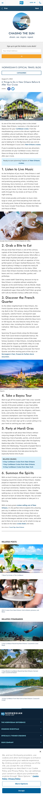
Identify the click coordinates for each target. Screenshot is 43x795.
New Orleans (20, 527)
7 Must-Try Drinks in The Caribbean (12, 575)
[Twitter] (13, 88)
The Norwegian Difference (13, 722)
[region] (21, 772)
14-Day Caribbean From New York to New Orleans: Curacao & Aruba (20, 699)
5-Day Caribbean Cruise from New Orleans (19, 462)
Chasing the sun (21, 33)
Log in (33, 3)
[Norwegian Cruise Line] (21, 2)
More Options (21, 784)
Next (37, 8)
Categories (21, 73)
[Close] (40, 751)
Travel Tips (12, 527)
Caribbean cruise (22, 129)
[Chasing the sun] (21, 21)
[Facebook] (9, 88)
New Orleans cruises (33, 144)
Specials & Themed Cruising (13, 736)
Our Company (7, 742)
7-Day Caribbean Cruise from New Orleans (19, 464)
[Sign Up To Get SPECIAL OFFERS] (21, 56)
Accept (21, 790)
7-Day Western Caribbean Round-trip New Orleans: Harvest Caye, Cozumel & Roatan (20, 671)
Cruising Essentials (10, 729)
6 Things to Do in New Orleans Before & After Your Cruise (21, 83)
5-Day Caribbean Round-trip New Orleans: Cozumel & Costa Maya (20, 644)
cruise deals (21, 524)
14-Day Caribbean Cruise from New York (18, 467)
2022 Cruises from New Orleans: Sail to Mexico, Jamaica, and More (20, 611)
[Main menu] (2, 2)
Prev (6, 8)
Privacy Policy (14, 779)
